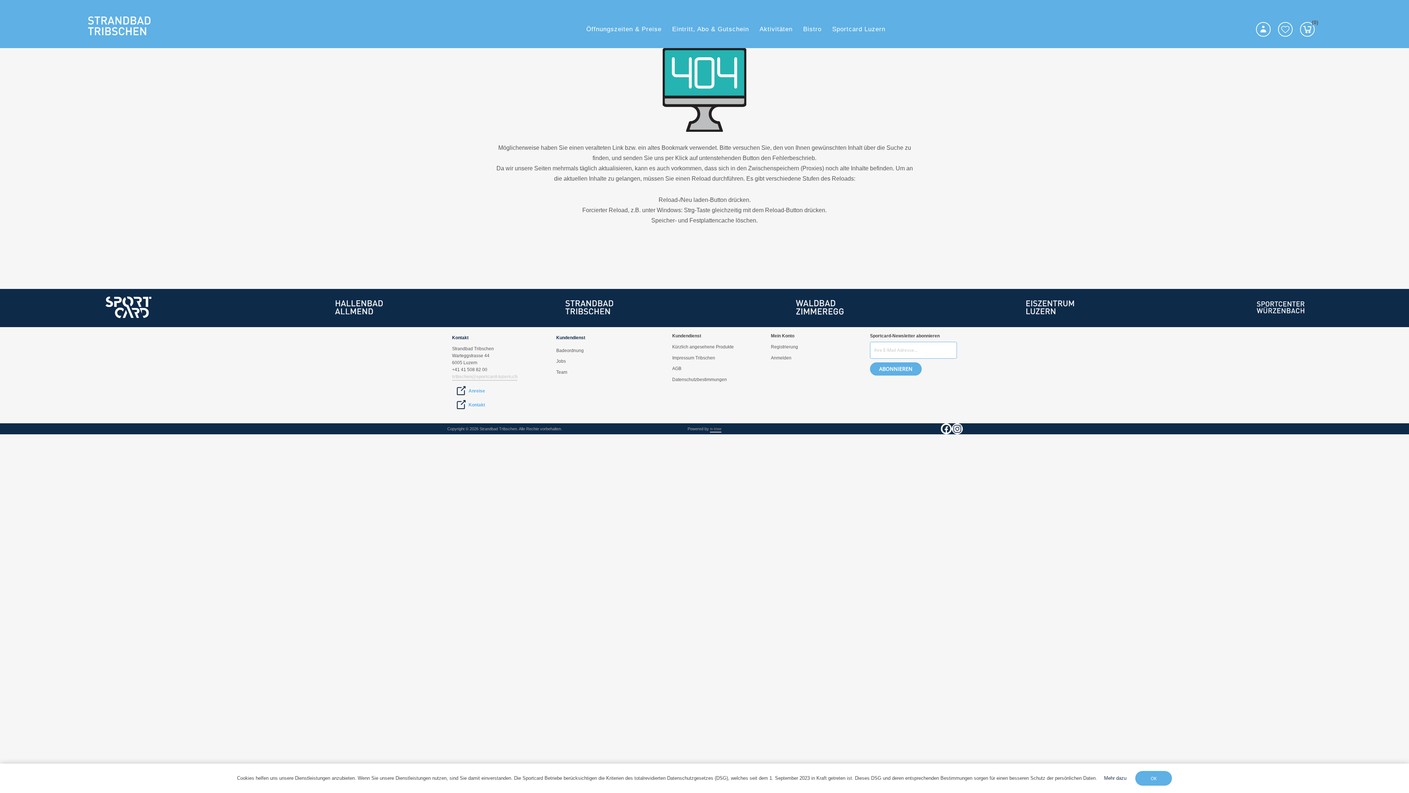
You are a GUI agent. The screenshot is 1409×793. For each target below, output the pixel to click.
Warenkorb (1313, 23)
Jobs (561, 361)
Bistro (812, 29)
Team (561, 372)
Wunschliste (1285, 29)
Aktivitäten (776, 29)
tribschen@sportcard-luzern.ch (484, 376)
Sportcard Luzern (858, 29)
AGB (676, 368)
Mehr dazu (1115, 778)
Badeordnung (570, 350)
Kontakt (477, 405)
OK (1154, 778)
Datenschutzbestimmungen (699, 379)
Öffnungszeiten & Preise (624, 29)
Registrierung (784, 347)
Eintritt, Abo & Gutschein (710, 29)
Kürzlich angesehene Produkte (703, 347)
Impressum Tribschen (693, 358)
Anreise (477, 391)
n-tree (715, 429)
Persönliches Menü (1263, 29)
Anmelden (781, 358)
